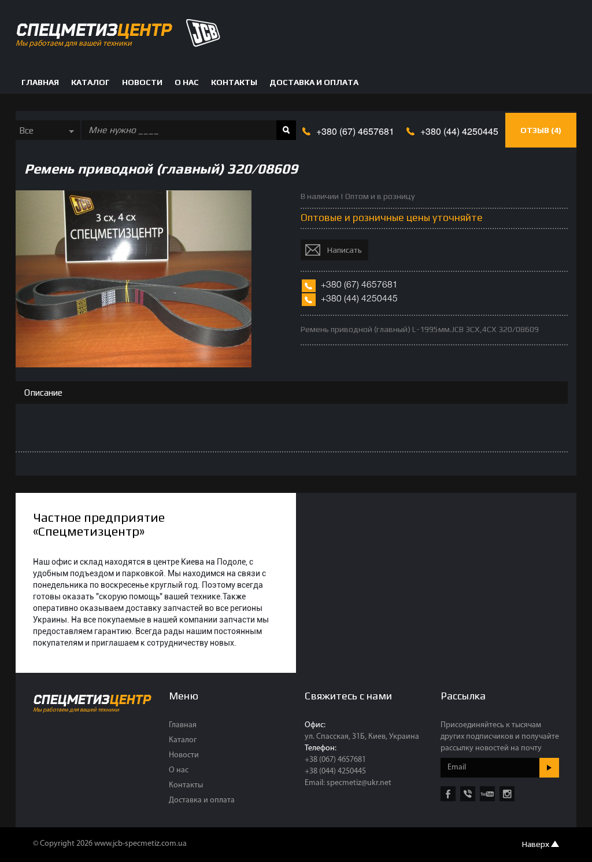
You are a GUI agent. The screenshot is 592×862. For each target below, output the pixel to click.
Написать (344, 250)
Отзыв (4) (540, 130)
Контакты (234, 82)
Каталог (90, 82)
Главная (40, 82)
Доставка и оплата (313, 82)
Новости (142, 82)
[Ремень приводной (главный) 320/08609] (133, 364)
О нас (187, 82)
